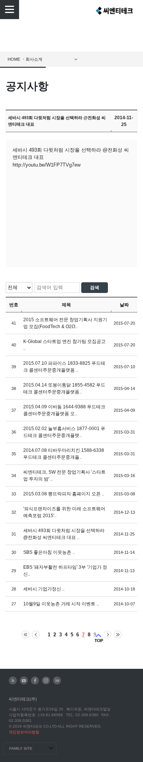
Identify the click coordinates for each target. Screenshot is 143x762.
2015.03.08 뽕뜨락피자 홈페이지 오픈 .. (63, 494)
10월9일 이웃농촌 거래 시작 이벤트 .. (61, 604)
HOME (14, 59)
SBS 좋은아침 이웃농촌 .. (49, 552)
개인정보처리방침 (24, 732)
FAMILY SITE (20, 748)
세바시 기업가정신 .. (43, 589)
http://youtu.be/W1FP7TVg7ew (46, 165)
